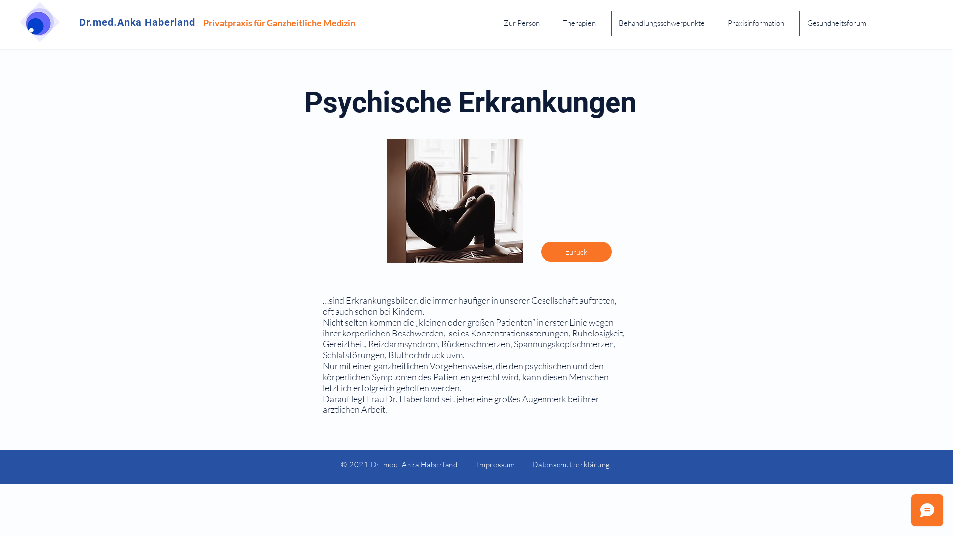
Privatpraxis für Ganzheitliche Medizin (279, 22)
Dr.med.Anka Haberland (137, 22)
